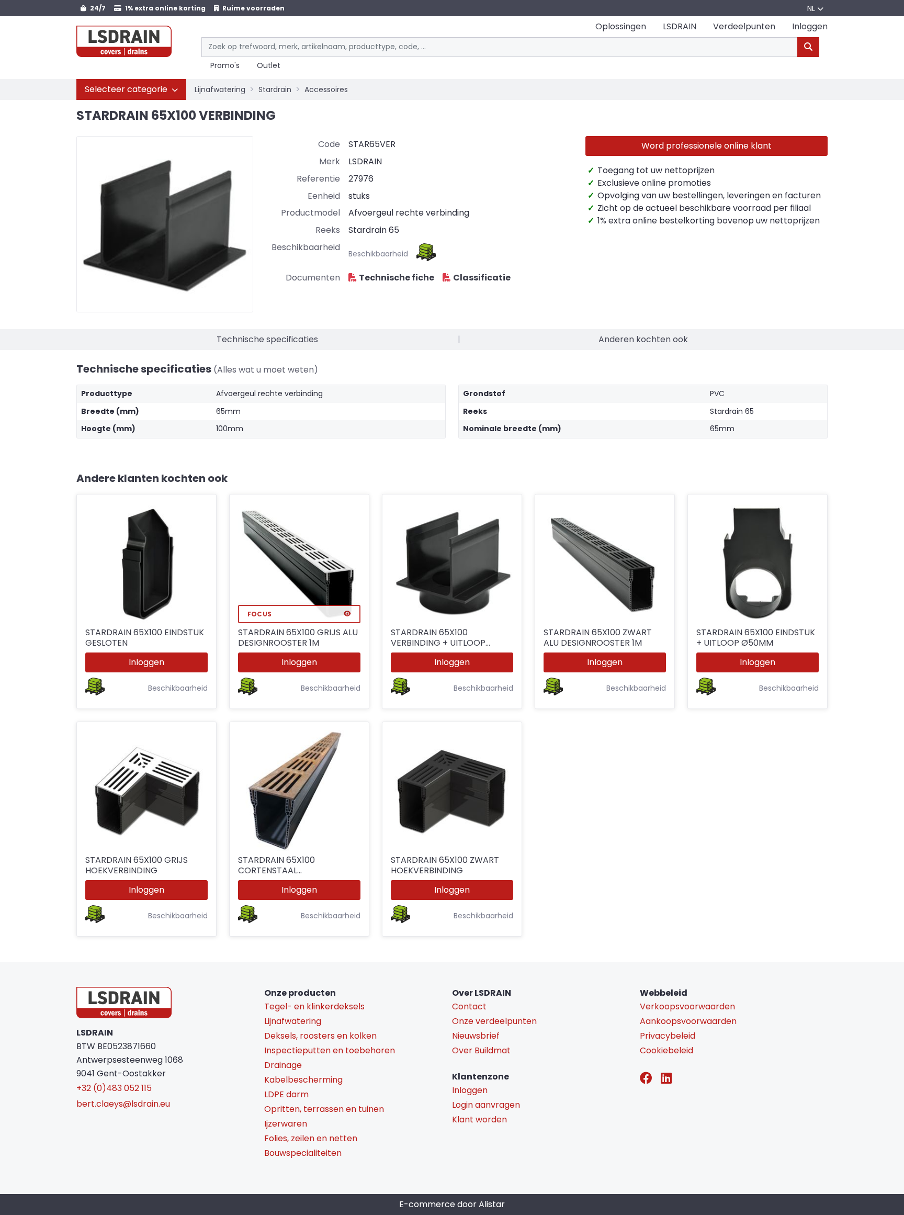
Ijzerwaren (285, 1124)
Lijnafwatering (220, 89)
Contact (469, 1006)
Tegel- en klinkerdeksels (314, 1006)
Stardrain (274, 89)
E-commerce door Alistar (452, 1204)
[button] (131, 89)
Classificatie (482, 278)
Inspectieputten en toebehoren (329, 1050)
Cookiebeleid (666, 1050)
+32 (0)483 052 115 (114, 1088)
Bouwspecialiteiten (303, 1153)
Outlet (268, 66)
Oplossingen (620, 26)
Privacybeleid (667, 1036)
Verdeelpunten (744, 26)
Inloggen (146, 662)
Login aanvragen (486, 1105)
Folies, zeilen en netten (310, 1138)
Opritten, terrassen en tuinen (324, 1109)
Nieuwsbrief (476, 1036)
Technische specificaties (267, 339)
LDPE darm (286, 1094)
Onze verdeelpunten (494, 1021)
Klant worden (479, 1119)
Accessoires (326, 89)
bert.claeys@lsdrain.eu (123, 1104)
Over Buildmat (481, 1050)
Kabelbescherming (303, 1080)
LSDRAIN (679, 26)
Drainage (283, 1065)
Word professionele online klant (706, 146)
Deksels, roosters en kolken (320, 1036)
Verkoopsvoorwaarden (687, 1006)
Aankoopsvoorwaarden (688, 1021)
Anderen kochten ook (643, 339)
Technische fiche (396, 278)
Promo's (225, 66)
